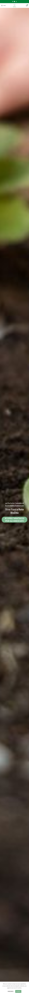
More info (10, 991)
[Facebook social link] (12, 2)
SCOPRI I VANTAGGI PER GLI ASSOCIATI (14, 519)
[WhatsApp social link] (16, 2)
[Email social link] (14, 2)
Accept (18, 991)
